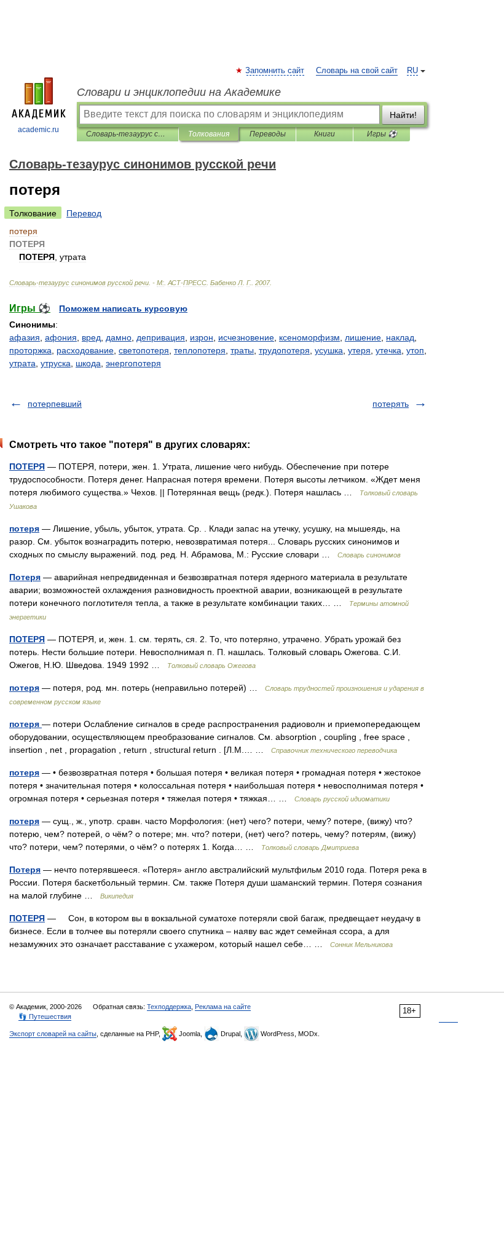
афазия (24, 337)
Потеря (25, 577)
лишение (363, 337)
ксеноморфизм (309, 337)
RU (412, 70)
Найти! (403, 115)
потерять (390, 404)
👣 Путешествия (44, 1016)
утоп (415, 350)
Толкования (208, 134)
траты (242, 350)
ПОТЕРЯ (27, 466)
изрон (201, 337)
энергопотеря (133, 363)
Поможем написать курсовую (123, 308)
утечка (388, 350)
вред (91, 337)
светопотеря (144, 350)
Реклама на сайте (223, 1006)
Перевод (83, 213)
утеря (359, 350)
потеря (24, 528)
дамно (119, 337)
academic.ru (38, 129)
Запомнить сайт (275, 70)
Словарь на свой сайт (357, 70)
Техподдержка (169, 1006)
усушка (329, 350)
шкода (88, 363)
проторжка (30, 350)
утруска (56, 363)
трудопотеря (284, 350)
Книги (324, 134)
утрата (22, 363)
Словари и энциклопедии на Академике (179, 92)
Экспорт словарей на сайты (52, 1033)
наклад (400, 337)
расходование (85, 350)
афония (61, 337)
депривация (160, 337)
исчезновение (246, 337)
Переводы (268, 134)
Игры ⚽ (382, 134)
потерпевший (55, 404)
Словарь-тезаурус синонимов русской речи (127, 134)
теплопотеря (200, 350)
